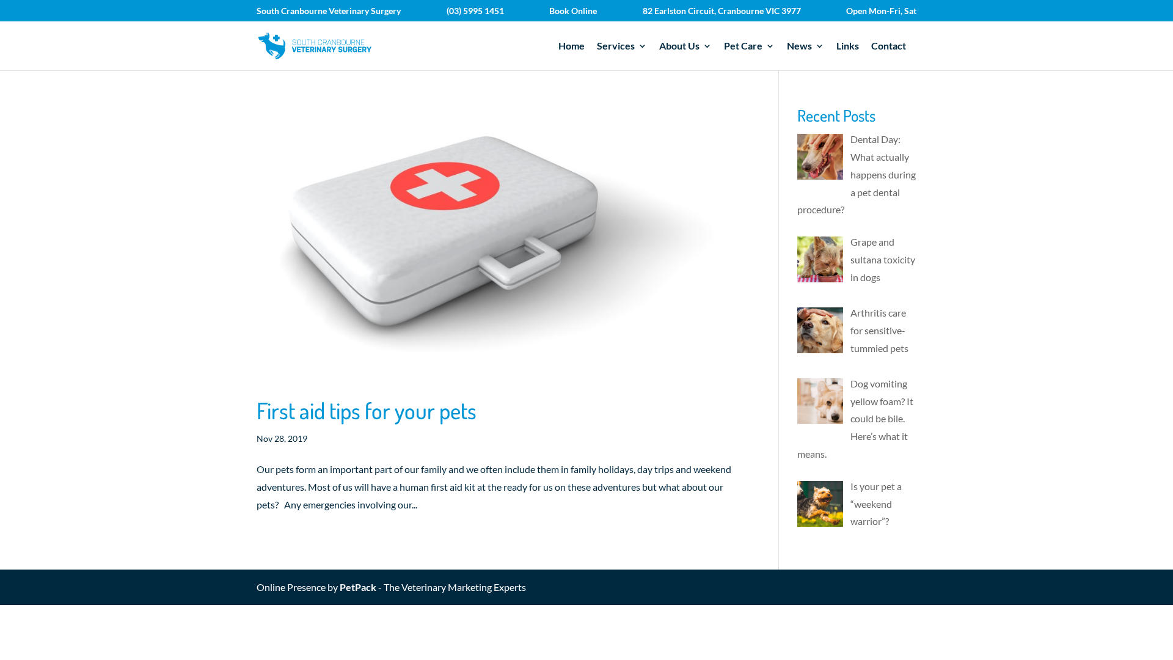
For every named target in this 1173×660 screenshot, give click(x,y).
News (799, 46)
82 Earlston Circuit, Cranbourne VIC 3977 (722, 11)
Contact (888, 46)
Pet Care (743, 46)
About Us (679, 46)
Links (847, 46)
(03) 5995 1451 (475, 11)
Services (616, 46)
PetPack (358, 587)
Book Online (573, 11)
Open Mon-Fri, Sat (881, 11)
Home (571, 46)
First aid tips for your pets (367, 410)
